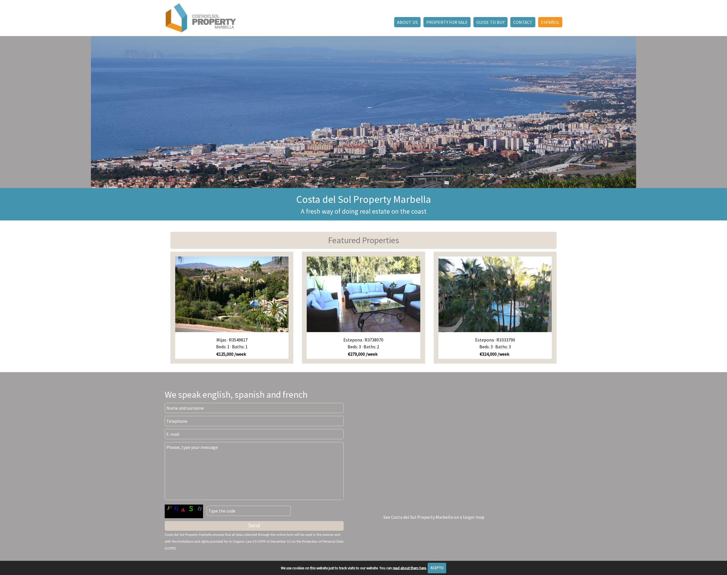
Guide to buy (490, 22)
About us (407, 22)
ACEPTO (437, 567)
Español (550, 22)
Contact (522, 22)
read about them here (409, 567)
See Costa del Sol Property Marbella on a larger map (433, 517)
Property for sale (447, 22)
